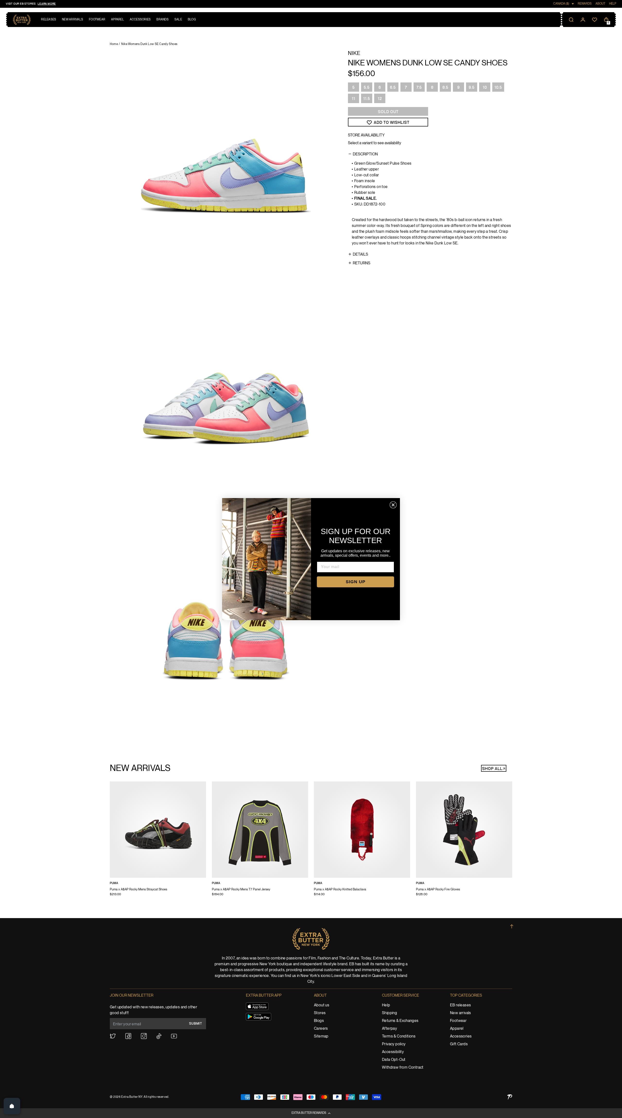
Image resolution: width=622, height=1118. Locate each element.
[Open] (12, 1106)
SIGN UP (355, 581)
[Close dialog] (393, 505)
